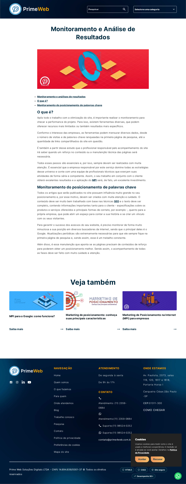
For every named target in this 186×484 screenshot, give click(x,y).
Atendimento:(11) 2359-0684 (115, 418)
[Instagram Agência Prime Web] (17, 383)
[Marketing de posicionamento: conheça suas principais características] (93, 301)
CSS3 (143, 470)
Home (57, 375)
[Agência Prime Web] (29, 14)
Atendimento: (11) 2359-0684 (112, 405)
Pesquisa (59, 424)
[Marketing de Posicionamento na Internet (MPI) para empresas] (149, 301)
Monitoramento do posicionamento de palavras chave (69, 105)
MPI (94, 180)
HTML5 (128, 470)
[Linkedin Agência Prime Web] (23, 383)
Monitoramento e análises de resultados (61, 96)
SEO (116, 201)
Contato (58, 430)
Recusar (157, 459)
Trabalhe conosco (64, 417)
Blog (56, 410)
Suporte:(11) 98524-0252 (117, 425)
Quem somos (61, 382)
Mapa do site (61, 451)
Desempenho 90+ (145, 476)
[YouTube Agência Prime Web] (29, 383)
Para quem (60, 396)
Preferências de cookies (67, 444)
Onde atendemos (63, 403)
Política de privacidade (67, 437)
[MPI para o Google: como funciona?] (36, 301)
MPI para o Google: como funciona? (32, 316)
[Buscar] (124, 9)
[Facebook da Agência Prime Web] (11, 383)
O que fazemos (62, 389)
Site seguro (160, 470)
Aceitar (142, 459)
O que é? (42, 100)
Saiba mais (16, 329)
